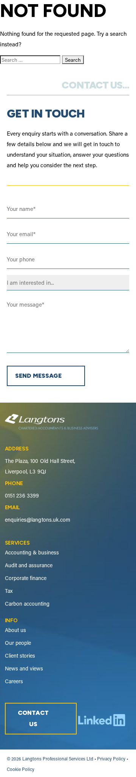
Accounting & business (32, 552)
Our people (18, 643)
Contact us (33, 718)
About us (15, 630)
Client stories (20, 655)
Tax (8, 591)
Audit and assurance (29, 565)
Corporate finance (25, 578)
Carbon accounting (27, 603)
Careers (14, 681)
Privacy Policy (111, 759)
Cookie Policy (20, 769)
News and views (24, 668)
